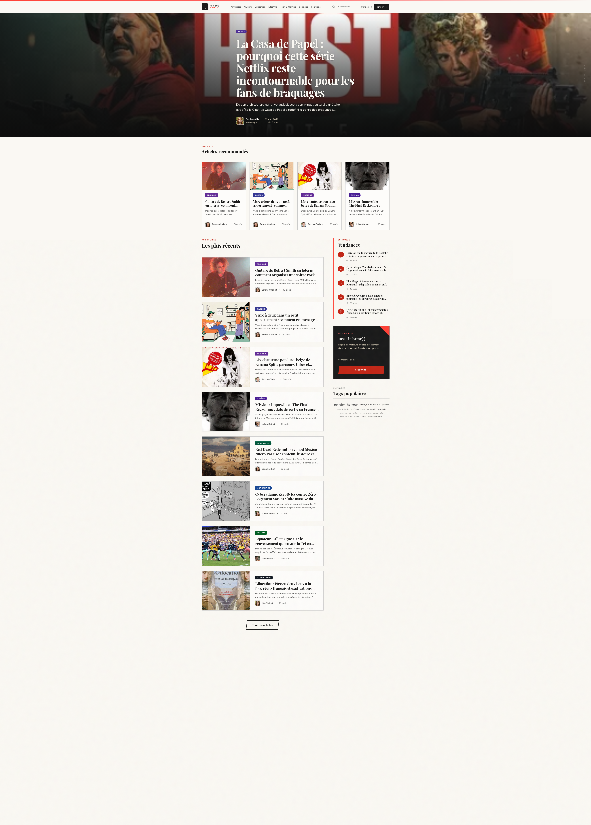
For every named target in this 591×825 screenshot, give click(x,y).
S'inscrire (382, 6)
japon (363, 416)
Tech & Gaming (288, 6)
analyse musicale (370, 404)
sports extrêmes (375, 416)
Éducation (260, 6)
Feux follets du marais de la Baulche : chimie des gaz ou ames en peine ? (367, 254)
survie (356, 416)
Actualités (236, 6)
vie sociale (371, 409)
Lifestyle (273, 6)
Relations (316, 6)
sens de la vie (343, 409)
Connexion (366, 6)
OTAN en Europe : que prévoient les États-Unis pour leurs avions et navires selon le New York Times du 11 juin (367, 311)
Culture (248, 6)
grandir (385, 404)
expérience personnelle (372, 413)
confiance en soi (358, 409)
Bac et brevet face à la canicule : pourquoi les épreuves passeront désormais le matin (365, 297)
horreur (352, 405)
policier (339, 405)
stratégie (382, 409)
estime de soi (345, 413)
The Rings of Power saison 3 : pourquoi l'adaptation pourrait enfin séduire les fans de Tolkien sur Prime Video (367, 283)
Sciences (303, 6)
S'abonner (361, 369)
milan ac (357, 413)
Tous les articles (262, 625)
